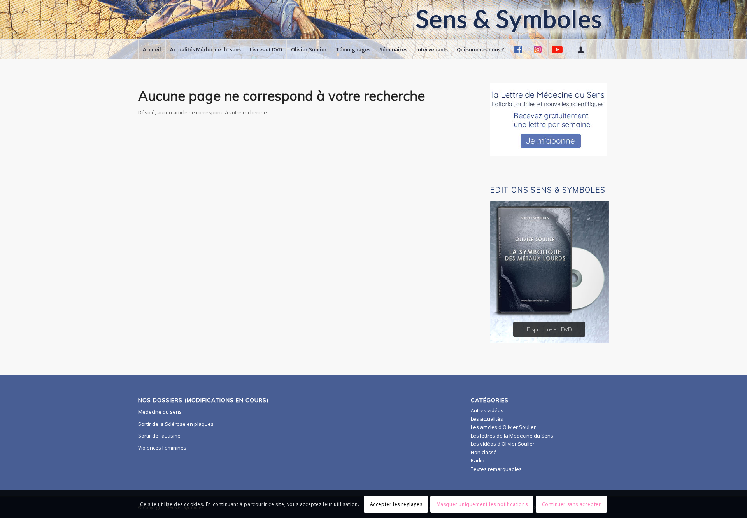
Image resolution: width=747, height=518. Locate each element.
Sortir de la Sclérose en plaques (176, 423)
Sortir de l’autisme (159, 435)
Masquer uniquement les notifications (482, 504)
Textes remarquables (496, 469)
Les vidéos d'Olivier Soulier (503, 443)
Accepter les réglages (396, 504)
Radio (477, 460)
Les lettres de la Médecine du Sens (512, 435)
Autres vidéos (487, 410)
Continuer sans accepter (571, 504)
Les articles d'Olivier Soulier (503, 427)
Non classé (484, 452)
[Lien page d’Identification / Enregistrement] (580, 49)
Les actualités (487, 418)
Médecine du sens (160, 411)
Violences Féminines (162, 447)
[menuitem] (151, 49)
